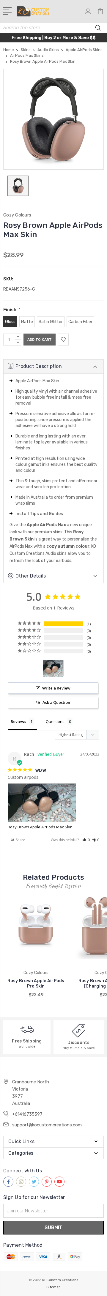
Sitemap (53, 1287)
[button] (86, 839)
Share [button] (20, 839)
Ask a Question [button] (56, 702)
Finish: (12, 309)
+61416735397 (27, 1114)
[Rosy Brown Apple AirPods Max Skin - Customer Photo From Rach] (53, 668)
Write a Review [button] (56, 688)
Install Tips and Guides (39, 513)
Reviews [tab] (18, 721)
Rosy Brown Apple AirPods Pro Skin (35, 983)
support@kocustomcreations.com (47, 1125)
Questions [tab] (55, 721)
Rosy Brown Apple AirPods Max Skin (40, 827)
